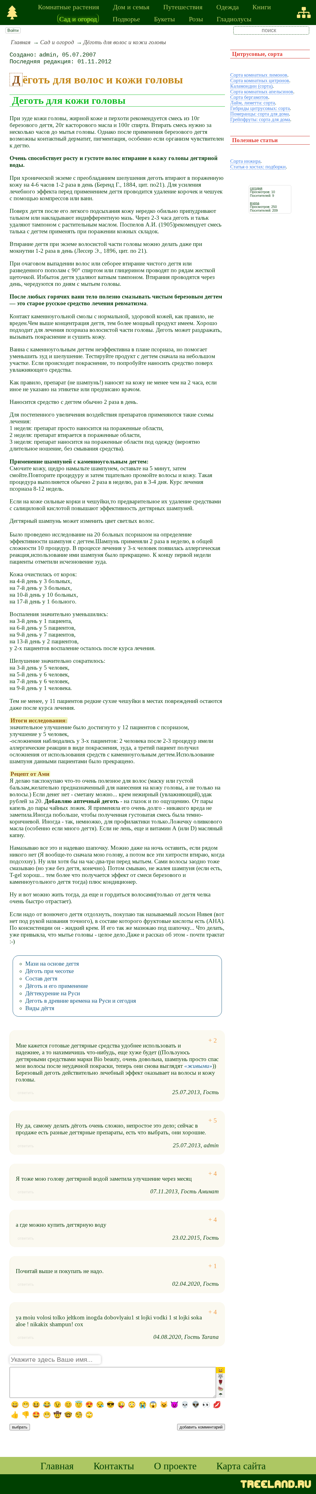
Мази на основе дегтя (52, 963)
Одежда (227, 6)
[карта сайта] (304, 12)
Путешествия (182, 6)
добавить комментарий (201, 1427)
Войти (13, 30)
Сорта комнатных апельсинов (261, 91)
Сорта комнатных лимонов (258, 75)
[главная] (12, 12)
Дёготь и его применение (56, 986)
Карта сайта (241, 1465)
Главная (21, 42)
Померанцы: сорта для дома (259, 113)
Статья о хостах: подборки (258, 166)
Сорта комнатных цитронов (259, 80)
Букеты (164, 18)
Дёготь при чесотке (49, 971)
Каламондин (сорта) (251, 86)
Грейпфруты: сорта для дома (260, 119)
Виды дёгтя (39, 1008)
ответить (26, 1092)
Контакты (114, 1465)
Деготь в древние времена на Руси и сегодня (80, 1000)
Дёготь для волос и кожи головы (124, 42)
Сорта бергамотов (249, 97)
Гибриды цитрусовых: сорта (260, 108)
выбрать (19, 1427)
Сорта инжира (245, 161)
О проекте (175, 1465)
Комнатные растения (68, 6)
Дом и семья (131, 6)
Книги (261, 6)
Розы (196, 18)
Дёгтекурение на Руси (52, 993)
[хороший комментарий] (212, 1040)
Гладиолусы (234, 18)
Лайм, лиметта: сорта (252, 102)
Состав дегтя (41, 978)
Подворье (126, 18)
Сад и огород (78, 18)
